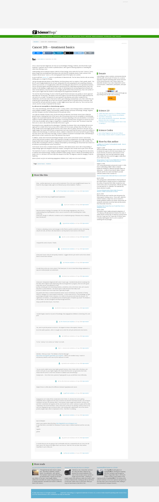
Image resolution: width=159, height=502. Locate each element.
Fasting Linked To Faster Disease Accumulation (111, 115)
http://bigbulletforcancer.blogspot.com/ (66, 423)
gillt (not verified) (69, 393)
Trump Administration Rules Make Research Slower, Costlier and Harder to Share (109, 191)
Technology (108, 36)
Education (76, 36)
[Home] (48, 32)
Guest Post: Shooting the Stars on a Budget (77, 467)
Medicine (88, 36)
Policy (83, 36)
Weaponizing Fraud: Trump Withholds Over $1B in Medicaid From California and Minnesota (111, 160)
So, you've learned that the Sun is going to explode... (47, 467)
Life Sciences (36, 36)
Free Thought (116, 36)
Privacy (58, 492)
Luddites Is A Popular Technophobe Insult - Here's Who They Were (111, 144)
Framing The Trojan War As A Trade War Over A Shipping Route (110, 206)
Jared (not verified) (69, 223)
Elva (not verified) (69, 453)
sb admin (41, 59)
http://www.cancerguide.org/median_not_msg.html (49, 355)
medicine (48, 163)
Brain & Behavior (97, 36)
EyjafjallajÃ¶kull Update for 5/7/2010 (107, 467)
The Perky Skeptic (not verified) (66, 191)
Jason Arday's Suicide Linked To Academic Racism (112, 134)
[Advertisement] (79, 14)
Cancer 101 (45, 77)
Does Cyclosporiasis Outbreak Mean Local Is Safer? (111, 175)
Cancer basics (41, 163)
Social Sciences (67, 36)
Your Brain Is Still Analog (105, 117)
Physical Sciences (46, 36)
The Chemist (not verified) (67, 321)
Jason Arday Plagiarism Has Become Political (111, 133)
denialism (36, 41)
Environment (57, 36)
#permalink (86, 191)
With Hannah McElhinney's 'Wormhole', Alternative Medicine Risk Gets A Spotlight (112, 119)
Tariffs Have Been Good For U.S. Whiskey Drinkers (112, 113)
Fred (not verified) (69, 262)
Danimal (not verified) (68, 249)
